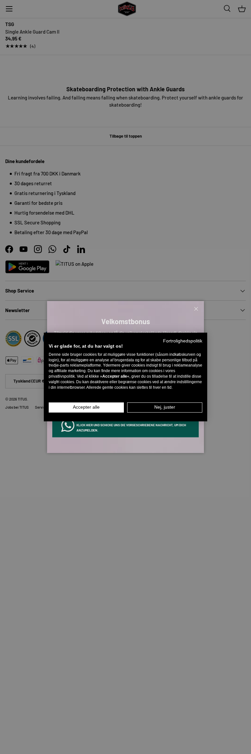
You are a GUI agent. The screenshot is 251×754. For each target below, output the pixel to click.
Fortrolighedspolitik (182, 341)
